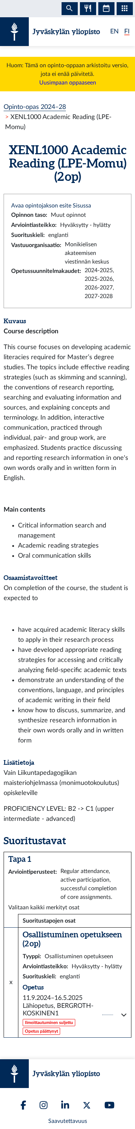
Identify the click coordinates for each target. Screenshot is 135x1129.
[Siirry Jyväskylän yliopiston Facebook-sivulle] (23, 1105)
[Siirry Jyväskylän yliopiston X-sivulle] (87, 1105)
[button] (75, 1015)
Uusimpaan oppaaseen (67, 83)
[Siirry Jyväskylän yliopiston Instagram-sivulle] (44, 1105)
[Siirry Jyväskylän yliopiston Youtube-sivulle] (109, 1105)
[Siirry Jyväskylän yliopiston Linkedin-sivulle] (65, 1105)
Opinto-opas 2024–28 (35, 107)
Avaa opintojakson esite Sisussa (51, 206)
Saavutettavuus (67, 1121)
